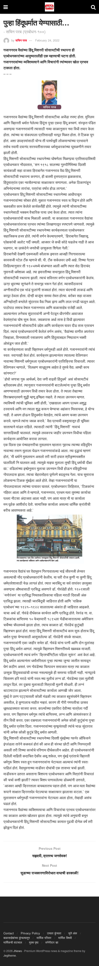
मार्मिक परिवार (44, 938)
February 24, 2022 (47, 40)
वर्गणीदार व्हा (51, 942)
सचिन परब (21, 40)
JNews (17, 951)
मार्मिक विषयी (65, 938)
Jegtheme (9, 955)
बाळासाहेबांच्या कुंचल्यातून (16, 938)
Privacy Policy (30, 933)
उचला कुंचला (54, 933)
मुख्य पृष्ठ (33, 942)
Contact (8, 933)
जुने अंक (72, 933)
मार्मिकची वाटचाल (12, 942)
